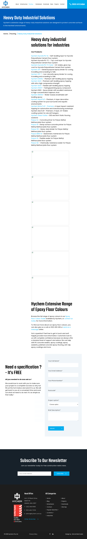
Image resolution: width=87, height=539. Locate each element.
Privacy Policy (33, 534)
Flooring (31, 4)
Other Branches (29, 519)
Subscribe (60, 474)
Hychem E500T (36, 88)
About (17, 4)
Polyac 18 (34, 124)
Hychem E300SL (37, 79)
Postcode (52, 390)
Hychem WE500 (37, 95)
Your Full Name (53, 361)
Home (48, 498)
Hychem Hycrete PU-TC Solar (42, 65)
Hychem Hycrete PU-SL (39, 56)
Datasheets (39, 4)
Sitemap (64, 507)
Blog (48, 501)
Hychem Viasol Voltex (39, 115)
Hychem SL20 (36, 81)
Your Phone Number (55, 381)
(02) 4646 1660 (31, 507)
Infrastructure (23, 4)
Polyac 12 (34, 120)
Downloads (46, 4)
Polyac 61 (34, 138)
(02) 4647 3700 (31, 510)
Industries (50, 515)
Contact (62, 4)
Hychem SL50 (36, 86)
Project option (53, 400)
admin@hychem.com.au (33, 513)
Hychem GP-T (36, 74)
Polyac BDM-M (36, 134)
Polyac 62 (34, 143)
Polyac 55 (35, 129)
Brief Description (54, 410)
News (51, 4)
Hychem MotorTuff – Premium (42, 106)
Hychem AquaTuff (38, 99)
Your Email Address (55, 371)
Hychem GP (35, 70)
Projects (56, 4)
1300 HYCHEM (78, 4)
